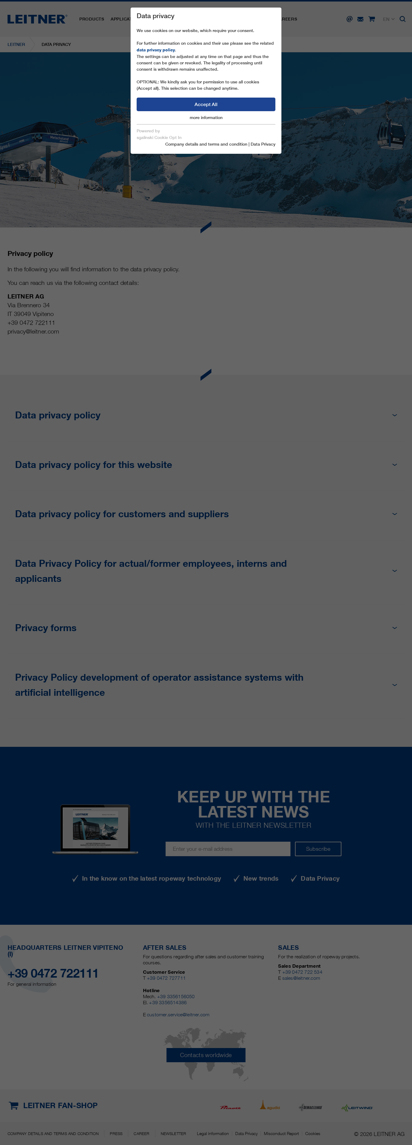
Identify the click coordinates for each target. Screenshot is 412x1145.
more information (206, 117)
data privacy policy (156, 50)
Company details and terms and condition (206, 144)
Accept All (206, 104)
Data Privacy (263, 144)
